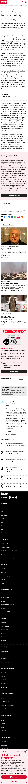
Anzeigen (3, 730)
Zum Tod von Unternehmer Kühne (10, 551)
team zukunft (4, 651)
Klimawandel (4, 543)
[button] (26, 2)
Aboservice (4, 745)
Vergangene (4, 683)
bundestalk (4, 622)
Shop (2, 727)
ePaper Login (4, 748)
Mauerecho (4, 633)
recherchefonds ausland (7, 604)
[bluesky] (13, 498)
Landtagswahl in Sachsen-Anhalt (9, 558)
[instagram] (16, 498)
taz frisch (3, 655)
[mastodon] (10, 498)
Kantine (3, 723)
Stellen (3, 579)
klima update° (4, 629)
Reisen (2, 720)
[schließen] (25, 751)
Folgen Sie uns (4, 497)
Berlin (2, 526)
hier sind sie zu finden (7, 394)
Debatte (16, 9)
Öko (2, 511)
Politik (2, 508)
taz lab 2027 (4, 687)
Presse (3, 583)
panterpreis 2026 (5, 612)
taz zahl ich (4, 601)
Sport (2, 522)
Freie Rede (4, 637)
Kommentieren (10, 211)
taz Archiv (3, 709)
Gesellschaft (10, 9)
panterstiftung (5, 608)
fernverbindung (5, 626)
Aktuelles (3, 569)
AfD (2, 554)
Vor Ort (3, 676)
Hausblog (3, 572)
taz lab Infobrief (5, 662)
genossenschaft (5, 597)
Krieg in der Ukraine (6, 547)
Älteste (25, 379)
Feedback (3, 741)
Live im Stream (5, 680)
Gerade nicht (20, 751)
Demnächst (4, 673)
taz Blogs (3, 698)
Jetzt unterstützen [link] (14, 195)
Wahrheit (3, 533)
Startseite (3, 9)
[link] (4, 6)
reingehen (3, 640)
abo (2, 594)
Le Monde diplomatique (7, 705)
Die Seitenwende (5, 576)
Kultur (2, 518)
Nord (2, 529)
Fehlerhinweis (19, 211)
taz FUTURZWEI (5, 702)
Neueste (21, 379)
